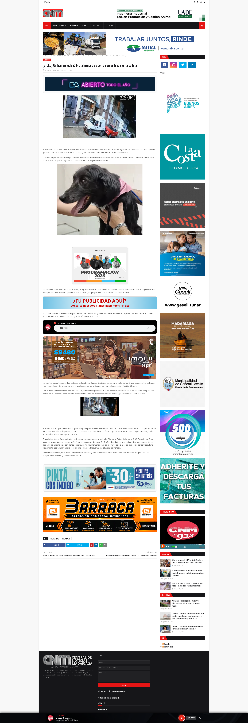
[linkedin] (192, 65)
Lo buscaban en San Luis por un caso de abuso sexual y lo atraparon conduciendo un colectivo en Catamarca (188, 573)
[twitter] (204, 2)
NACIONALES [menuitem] (97, 25)
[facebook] (194, 2)
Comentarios (168, 646)
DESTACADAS (55, 539)
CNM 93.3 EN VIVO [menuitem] (59, 25)
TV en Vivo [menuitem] (109, 25)
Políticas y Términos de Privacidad (109, 697)
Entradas (167, 644)
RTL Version (46, 2)
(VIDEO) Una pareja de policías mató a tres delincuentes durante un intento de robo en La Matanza (186, 603)
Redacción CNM (50, 70)
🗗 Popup (191, 718)
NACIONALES (54, 56)
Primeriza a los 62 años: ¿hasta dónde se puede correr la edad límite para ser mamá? (187, 627)
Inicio (45, 56)
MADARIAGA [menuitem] (74, 25)
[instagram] (197, 2)
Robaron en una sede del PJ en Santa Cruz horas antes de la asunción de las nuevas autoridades (187, 561)
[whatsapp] (201, 2)
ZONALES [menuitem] (85, 25)
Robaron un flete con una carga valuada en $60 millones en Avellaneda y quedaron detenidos (187, 584)
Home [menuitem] (47, 25)
